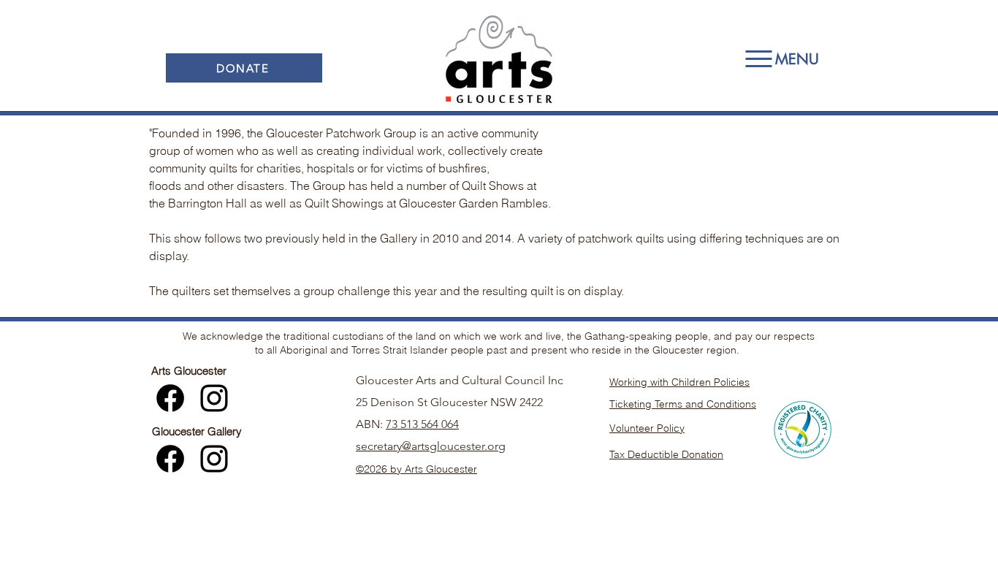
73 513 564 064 (422, 424)
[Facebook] (170, 458)
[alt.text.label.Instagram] (214, 398)
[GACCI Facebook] (170, 398)
